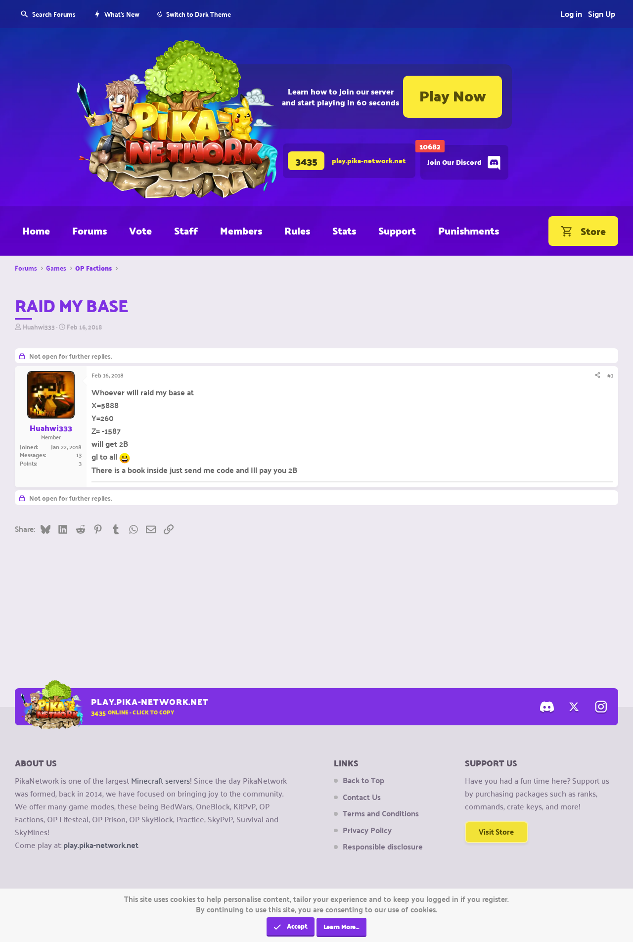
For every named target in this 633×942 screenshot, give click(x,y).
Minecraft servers (160, 780)
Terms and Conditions (381, 813)
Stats (344, 230)
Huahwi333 (39, 326)
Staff (186, 230)
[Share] (597, 375)
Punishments (468, 230)
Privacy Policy (367, 830)
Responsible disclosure (383, 846)
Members (241, 230)
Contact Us (362, 797)
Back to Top (363, 780)
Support (397, 230)
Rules (297, 230)
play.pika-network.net (100, 845)
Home (36, 230)
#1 (610, 375)
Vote (140, 230)
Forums (89, 230)
